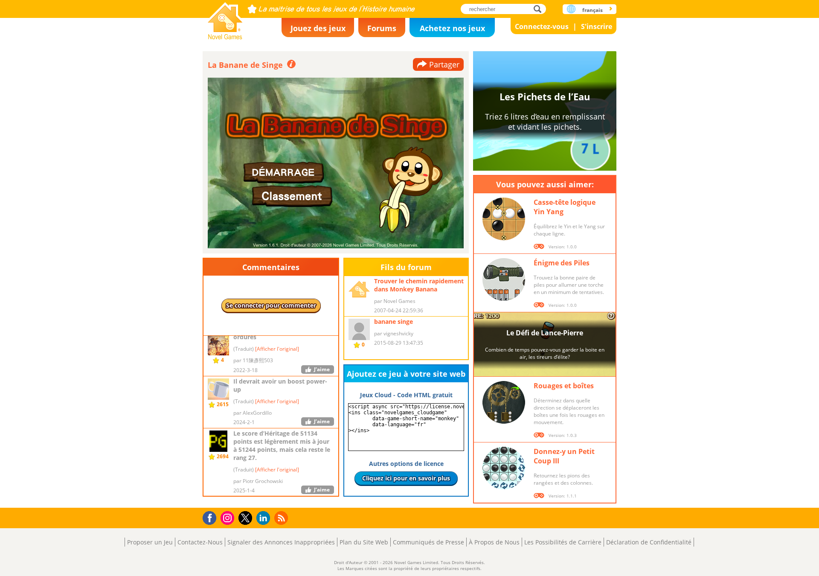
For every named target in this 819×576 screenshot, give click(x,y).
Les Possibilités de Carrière (562, 542)
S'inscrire (596, 26)
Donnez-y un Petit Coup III (564, 456)
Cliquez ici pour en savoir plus (406, 478)
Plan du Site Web (364, 542)
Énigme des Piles (562, 263)
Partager (444, 64)
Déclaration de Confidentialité (648, 542)
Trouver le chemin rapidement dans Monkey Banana (419, 285)
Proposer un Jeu (150, 542)
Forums (381, 28)
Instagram (228, 517)
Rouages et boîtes (564, 385)
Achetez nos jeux (452, 28)
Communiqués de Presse (428, 542)
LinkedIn (264, 518)
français (592, 10)
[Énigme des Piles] (503, 279)
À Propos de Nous (494, 542)
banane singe (393, 321)
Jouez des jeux (318, 28)
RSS (282, 517)
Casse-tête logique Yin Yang (564, 207)
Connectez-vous (542, 26)
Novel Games (225, 18)
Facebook (211, 517)
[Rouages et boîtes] (503, 402)
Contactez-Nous (200, 542)
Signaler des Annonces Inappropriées (281, 542)
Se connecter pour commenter (271, 305)
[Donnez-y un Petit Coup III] (503, 468)
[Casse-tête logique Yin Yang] (503, 219)
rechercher (540, 8)
